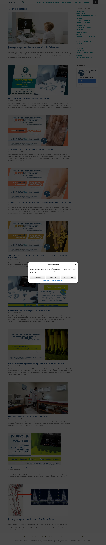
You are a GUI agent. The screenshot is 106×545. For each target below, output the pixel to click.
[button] (75, 264)
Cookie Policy (46, 280)
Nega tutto (53, 277)
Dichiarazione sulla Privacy (56, 280)
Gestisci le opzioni (69, 277)
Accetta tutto (37, 277)
